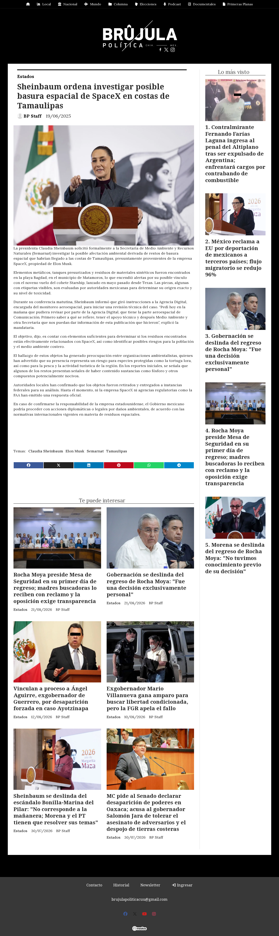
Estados (25, 76)
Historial (121, 885)
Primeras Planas (240, 4)
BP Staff (32, 116)
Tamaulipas (116, 451)
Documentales (204, 4)
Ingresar (184, 885)
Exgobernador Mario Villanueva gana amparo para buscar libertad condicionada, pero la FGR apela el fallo (147, 698)
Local (46, 4)
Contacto (94, 885)
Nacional (70, 4)
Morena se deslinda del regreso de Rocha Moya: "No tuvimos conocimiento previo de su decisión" (235, 558)
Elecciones (148, 4)
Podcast (174, 4)
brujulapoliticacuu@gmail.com (139, 899)
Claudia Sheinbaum (45, 451)
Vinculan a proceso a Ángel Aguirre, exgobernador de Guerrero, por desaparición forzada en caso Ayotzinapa (50, 698)
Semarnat (95, 451)
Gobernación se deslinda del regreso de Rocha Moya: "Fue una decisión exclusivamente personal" (146, 584)
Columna (121, 4)
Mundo (95, 4)
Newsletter (150, 885)
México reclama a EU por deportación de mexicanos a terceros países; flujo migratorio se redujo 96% (233, 258)
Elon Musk (75, 451)
